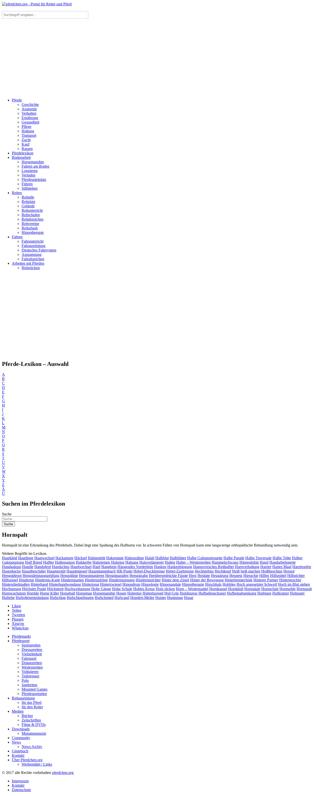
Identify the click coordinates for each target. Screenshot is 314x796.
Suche (7, 514)
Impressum (20, 781)
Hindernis (26, 580)
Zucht (26, 140)
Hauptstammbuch (102, 571)
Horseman (84, 593)
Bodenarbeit (21, 157)
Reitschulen (31, 215)
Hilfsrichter (296, 575)
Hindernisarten (72, 580)
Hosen (121, 593)
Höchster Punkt (34, 589)
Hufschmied (104, 598)
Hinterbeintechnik (238, 580)
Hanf (96, 567)
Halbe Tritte (282, 558)
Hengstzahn (139, 575)
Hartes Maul (281, 567)
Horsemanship (33, 162)
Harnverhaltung (247, 567)
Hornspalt (304, 589)
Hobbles (229, 584)
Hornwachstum (14, 593)
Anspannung (31, 254)
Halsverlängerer (151, 562)
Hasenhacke (11, 571)
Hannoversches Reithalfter (213, 567)
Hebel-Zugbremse (180, 571)
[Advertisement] (157, 59)
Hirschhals (213, 584)
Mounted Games (34, 689)
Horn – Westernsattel (192, 589)
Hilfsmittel (278, 575)
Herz (192, 575)
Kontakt (18, 755)
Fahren (17, 237)
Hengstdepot (12, 575)
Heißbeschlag (271, 571)
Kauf (25, 144)
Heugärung (219, 575)
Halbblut (162, 558)
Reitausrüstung (23, 698)
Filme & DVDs (34, 724)
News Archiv (32, 747)
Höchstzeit (55, 589)
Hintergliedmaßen (16, 584)
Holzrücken (31, 268)
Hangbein (109, 567)
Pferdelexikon (22, 153)
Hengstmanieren (91, 575)
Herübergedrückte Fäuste (168, 575)
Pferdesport (20, 641)
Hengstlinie (69, 575)
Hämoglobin (249, 562)
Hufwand (122, 598)
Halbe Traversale (258, 558)
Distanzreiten (32, 663)
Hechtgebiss (204, 571)
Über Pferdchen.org (27, 760)
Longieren (30, 171)
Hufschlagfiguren (80, 598)
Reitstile (28, 197)
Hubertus (134, 593)
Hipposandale (170, 584)
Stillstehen (30, 188)
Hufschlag (58, 598)
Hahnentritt (96, 558)
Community (21, 738)
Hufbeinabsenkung (241, 593)
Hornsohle (287, 589)
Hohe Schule (122, 589)
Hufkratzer (280, 593)
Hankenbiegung (179, 567)
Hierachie (250, 575)
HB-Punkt (124, 571)
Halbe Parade (233, 558)
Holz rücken (165, 589)
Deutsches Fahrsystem (39, 250)
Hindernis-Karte (47, 580)
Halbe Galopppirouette (204, 558)
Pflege (26, 126)
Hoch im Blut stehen (294, 584)
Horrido (33, 593)
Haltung (28, 131)
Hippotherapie (33, 232)
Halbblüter (178, 558)
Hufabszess (188, 593)
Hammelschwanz (225, 562)
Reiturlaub (30, 228)
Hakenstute (115, 558)
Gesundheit (30, 122)
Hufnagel (297, 593)
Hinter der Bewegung (207, 580)
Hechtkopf (223, 571)
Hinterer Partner (265, 580)
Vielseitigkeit (32, 654)
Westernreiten (32, 667)
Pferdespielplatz (34, 179)
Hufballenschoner (212, 593)
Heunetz (235, 575)
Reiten (17, 193)
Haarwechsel (44, 558)
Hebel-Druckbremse (149, 571)
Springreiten (31, 645)
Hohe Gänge (101, 589)
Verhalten (29, 113)
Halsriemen (101, 562)
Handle (27, 567)
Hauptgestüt (56, 571)
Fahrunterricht (32, 241)
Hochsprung (11, 589)
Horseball (67, 593)
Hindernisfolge (96, 580)
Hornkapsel (218, 589)
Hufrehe (8, 598)
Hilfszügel (10, 580)
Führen (27, 184)
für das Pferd (31, 702)
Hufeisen (264, 593)
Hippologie (150, 584)
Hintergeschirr (290, 580)
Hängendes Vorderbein (135, 567)
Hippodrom (131, 584)
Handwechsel (81, 567)
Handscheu (60, 567)
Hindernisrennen (122, 580)
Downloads (21, 729)
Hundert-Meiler (142, 598)
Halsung (131, 562)
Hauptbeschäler (34, 571)
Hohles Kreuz (144, 589)
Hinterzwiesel (110, 584)
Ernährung (30, 118)
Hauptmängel (76, 571)
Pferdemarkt (21, 636)
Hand (264, 562)
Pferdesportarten (34, 694)
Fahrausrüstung (33, 246)
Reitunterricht (32, 210)
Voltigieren (30, 672)
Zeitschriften (31, 720)
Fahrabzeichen (33, 259)
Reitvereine (30, 224)
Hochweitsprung (77, 589)
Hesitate (203, 575)
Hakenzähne (134, 558)
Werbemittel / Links (37, 764)
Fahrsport (29, 658)
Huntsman (175, 598)
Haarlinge (25, 558)
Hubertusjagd (153, 593)
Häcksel (80, 558)
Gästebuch (20, 751)
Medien (18, 711)
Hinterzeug (90, 584)
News (16, 742)
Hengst (288, 571)
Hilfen (264, 575)
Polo (25, 680)
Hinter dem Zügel (175, 580)
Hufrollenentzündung (32, 598)
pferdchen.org (63, 773)
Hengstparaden (117, 575)
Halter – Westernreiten (193, 562)
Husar (188, 598)
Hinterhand (39, 584)
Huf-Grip (171, 593)
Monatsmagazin (34, 733)
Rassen (27, 149)
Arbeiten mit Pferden (28, 263)
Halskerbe (84, 562)
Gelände (28, 206)
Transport (29, 135)
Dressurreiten (32, 649)
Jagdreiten (29, 685)
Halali (149, 558)
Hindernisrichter (148, 580)
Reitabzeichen (32, 219)
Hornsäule (252, 589)
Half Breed (33, 562)
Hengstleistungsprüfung (41, 575)
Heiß (236, 571)
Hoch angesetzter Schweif (256, 584)
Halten (170, 562)
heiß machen (250, 571)
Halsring (117, 562)
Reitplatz (28, 201)
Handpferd (42, 567)
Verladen (28, 175)
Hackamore (64, 558)
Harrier (265, 567)
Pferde (17, 100)
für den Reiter (32, 707)
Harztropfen (301, 567)
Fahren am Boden (35, 166)
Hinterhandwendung (65, 584)
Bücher (27, 716)
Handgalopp (11, 567)
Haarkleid (9, 558)
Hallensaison (65, 562)
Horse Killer (49, 593)
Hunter (160, 598)
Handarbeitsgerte (282, 562)
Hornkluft (235, 589)
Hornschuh (269, 589)
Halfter (48, 562)
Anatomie (29, 109)
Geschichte (30, 104)
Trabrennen (30, 676)
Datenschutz (21, 790)
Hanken (160, 567)
